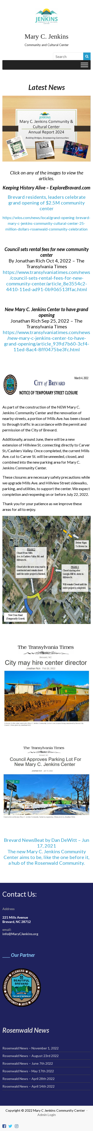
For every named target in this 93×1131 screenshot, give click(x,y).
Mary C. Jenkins (46, 36)
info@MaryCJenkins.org (20, 934)
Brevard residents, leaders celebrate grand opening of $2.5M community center (47, 202)
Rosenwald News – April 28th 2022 (28, 1079)
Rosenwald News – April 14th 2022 (28, 1086)
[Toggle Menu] (84, 65)
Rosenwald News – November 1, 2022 (30, 1048)
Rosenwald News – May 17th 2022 (28, 1071)
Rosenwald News (25, 1030)
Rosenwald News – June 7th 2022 (27, 1063)
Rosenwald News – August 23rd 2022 (30, 1056)
